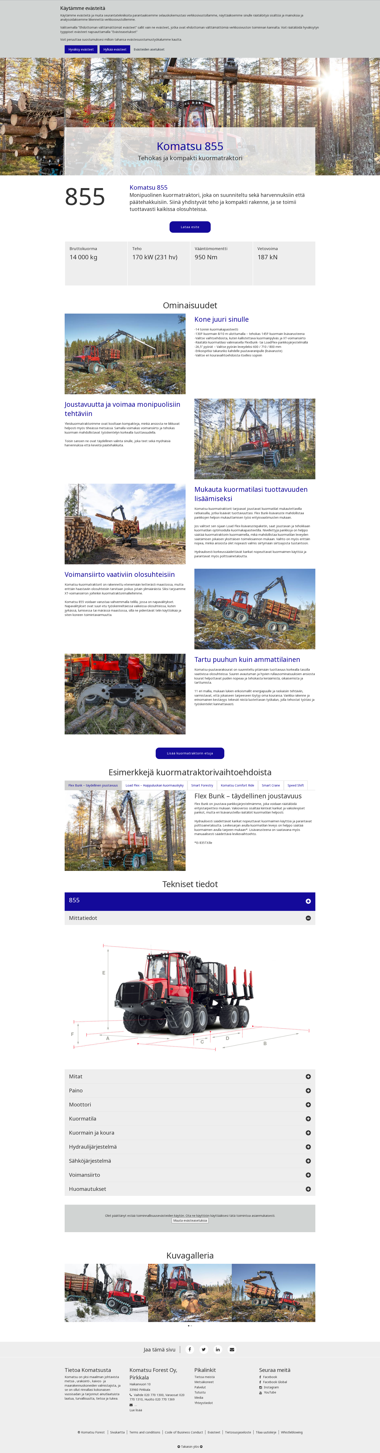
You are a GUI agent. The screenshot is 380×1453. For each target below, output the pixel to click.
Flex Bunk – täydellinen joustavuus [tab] (93, 785)
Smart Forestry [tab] (202, 785)
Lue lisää (136, 1410)
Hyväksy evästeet (81, 49)
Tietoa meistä (204, 1377)
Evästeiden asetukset (149, 49)
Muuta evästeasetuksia (190, 1220)
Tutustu (200, 1392)
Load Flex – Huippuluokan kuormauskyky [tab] (155, 785)
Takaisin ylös (190, 1446)
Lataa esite (190, 227)
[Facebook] (189, 1349)
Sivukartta (117, 1432)
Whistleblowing (292, 1432)
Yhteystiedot (203, 1403)
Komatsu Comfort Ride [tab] (237, 785)
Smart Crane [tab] (271, 785)
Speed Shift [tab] (296, 785)
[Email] (232, 1349)
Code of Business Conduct (184, 1432)
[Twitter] (203, 1349)
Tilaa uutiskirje (266, 1432)
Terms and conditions (144, 1432)
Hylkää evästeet (114, 49)
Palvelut (200, 1387)
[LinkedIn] (218, 1349)
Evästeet (214, 1432)
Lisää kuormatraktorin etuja (190, 753)
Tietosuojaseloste (238, 1432)
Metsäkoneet (204, 1382)
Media (198, 1397)
